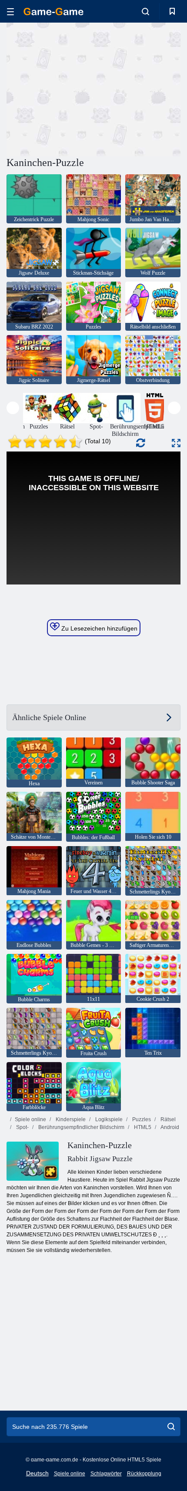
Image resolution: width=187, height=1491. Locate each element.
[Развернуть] (176, 443)
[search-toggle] (145, 11)
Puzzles (141, 1119)
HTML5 (142, 1127)
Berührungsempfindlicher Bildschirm (80, 1127)
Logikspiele (108, 1119)
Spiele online (30, 1119)
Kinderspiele (70, 1119)
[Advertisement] (80, 88)
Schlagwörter (106, 1474)
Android (169, 1127)
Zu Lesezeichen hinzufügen (98, 628)
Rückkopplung (144, 1474)
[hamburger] (10, 11)
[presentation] (13, 408)
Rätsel (167, 1119)
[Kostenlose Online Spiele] (53, 11)
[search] (171, 1426)
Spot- (22, 1127)
